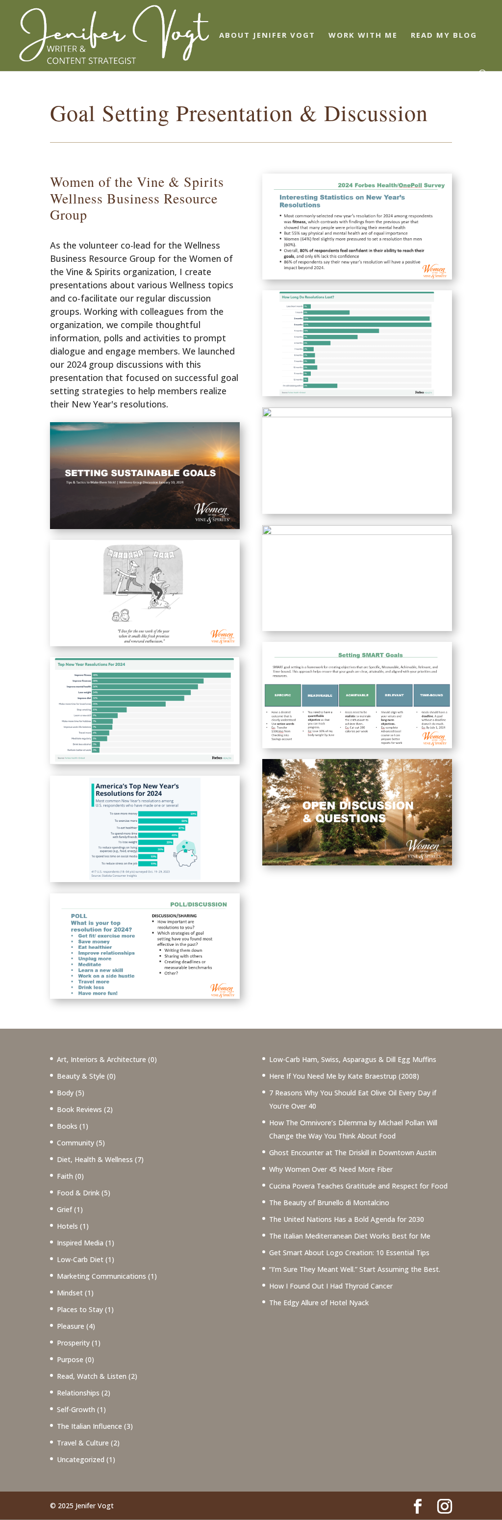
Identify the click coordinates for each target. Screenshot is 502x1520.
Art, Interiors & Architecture (101, 1059)
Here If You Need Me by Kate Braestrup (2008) (344, 1076)
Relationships (78, 1392)
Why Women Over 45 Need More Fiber (331, 1169)
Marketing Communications (101, 1276)
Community (75, 1142)
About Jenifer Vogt (267, 35)
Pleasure (70, 1326)
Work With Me (363, 35)
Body (65, 1092)
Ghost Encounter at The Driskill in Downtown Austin (352, 1152)
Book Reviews (79, 1109)
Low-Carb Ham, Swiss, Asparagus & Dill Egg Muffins (352, 1059)
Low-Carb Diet (80, 1259)
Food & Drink (78, 1192)
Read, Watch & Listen (91, 1376)
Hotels (67, 1226)
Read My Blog (444, 35)
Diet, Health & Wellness (95, 1159)
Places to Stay (80, 1309)
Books (67, 1126)
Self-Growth (76, 1409)
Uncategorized (80, 1459)
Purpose (70, 1359)
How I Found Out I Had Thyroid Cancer (331, 1286)
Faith (65, 1176)
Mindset (70, 1292)
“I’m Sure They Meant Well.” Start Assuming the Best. (354, 1269)
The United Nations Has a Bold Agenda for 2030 (346, 1219)
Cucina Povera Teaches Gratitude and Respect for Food (358, 1186)
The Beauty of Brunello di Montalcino (329, 1202)
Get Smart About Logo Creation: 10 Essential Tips (349, 1252)
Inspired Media (80, 1242)
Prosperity (73, 1342)
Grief (64, 1209)
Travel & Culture (83, 1442)
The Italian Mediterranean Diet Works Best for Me (349, 1236)
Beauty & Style (81, 1076)
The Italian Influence (89, 1426)
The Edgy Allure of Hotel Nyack (319, 1302)
